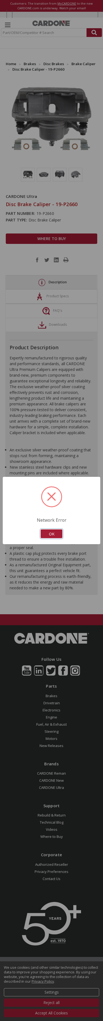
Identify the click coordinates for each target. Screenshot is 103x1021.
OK (51, 534)
